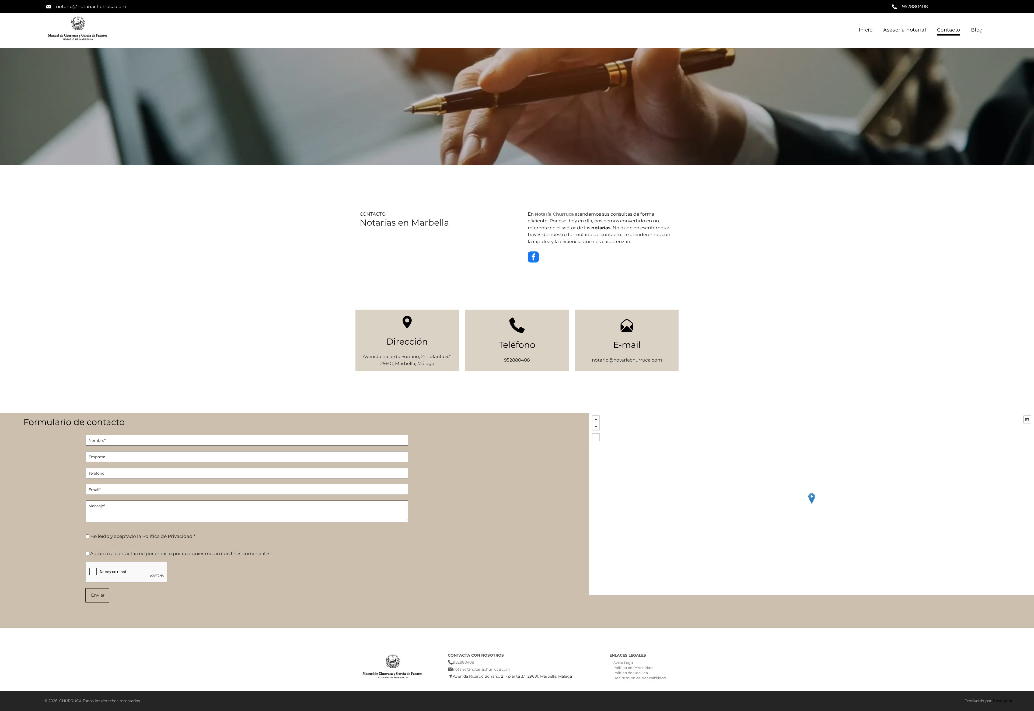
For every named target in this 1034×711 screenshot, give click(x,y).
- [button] (595, 426)
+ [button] (595, 419)
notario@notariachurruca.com (91, 6)
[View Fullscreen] (595, 437)
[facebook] (533, 257)
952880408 (915, 6)
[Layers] (1027, 419)
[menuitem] (865, 30)
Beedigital (1002, 700)
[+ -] (811, 504)
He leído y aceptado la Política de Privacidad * (142, 536)
